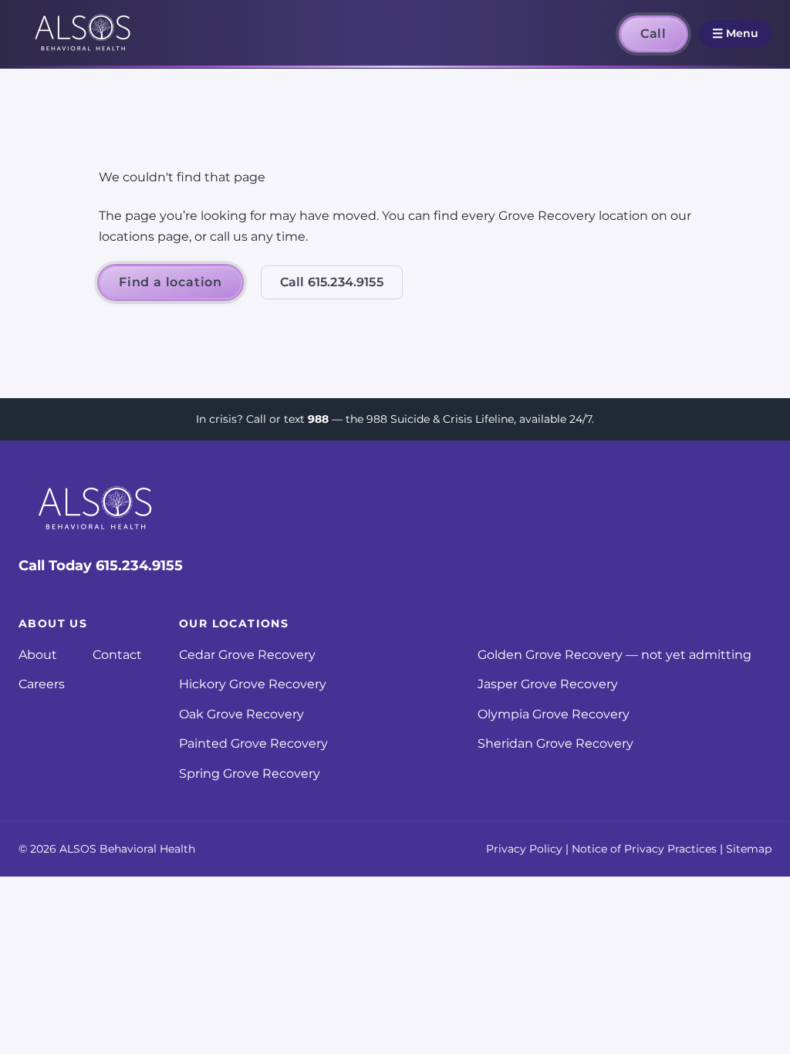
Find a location (170, 282)
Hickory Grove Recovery (252, 684)
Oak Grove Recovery (241, 714)
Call (653, 33)
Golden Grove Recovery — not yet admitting (614, 654)
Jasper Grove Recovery (548, 684)
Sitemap (748, 849)
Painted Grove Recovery (253, 743)
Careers (42, 684)
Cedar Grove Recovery (247, 654)
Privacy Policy (524, 849)
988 (318, 419)
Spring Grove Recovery (249, 773)
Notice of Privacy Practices (644, 849)
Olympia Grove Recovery (554, 714)
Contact (117, 654)
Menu (735, 33)
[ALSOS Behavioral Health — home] (83, 34)
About (38, 654)
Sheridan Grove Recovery (555, 743)
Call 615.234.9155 (331, 282)
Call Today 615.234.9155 (101, 565)
